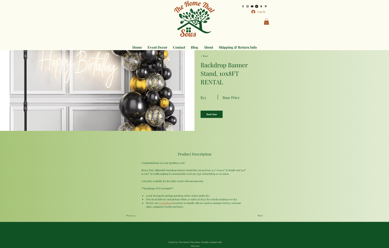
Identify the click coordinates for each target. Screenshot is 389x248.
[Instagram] (247, 6)
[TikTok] (256, 6)
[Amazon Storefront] (261, 6)
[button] (266, 21)
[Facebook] (242, 6)
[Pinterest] (265, 6)
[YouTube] (252, 6)
